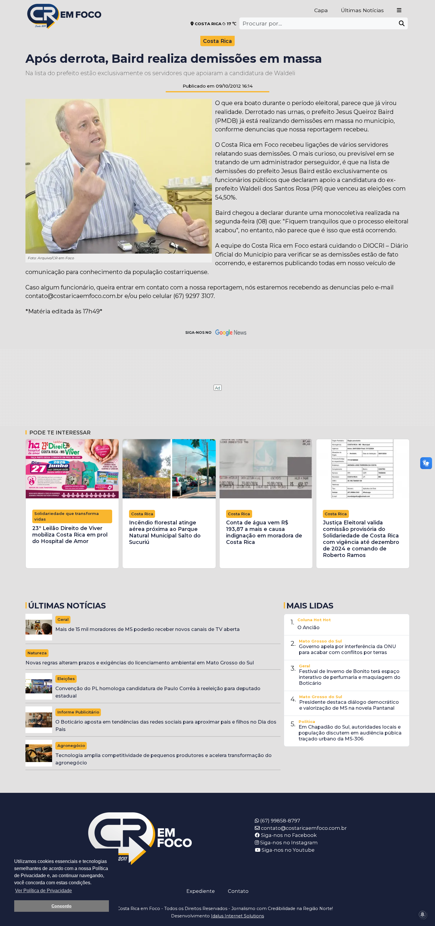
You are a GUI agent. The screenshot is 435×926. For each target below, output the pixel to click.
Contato (238, 891)
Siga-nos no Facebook (288, 835)
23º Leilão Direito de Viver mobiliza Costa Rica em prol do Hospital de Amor (70, 534)
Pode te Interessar (60, 432)
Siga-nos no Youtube (287, 850)
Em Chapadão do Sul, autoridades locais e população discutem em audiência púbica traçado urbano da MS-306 (350, 733)
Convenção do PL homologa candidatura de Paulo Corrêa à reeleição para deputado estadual (157, 692)
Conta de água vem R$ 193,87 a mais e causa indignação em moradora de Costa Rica (264, 532)
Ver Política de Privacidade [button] (43, 890)
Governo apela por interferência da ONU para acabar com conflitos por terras (347, 649)
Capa (321, 10)
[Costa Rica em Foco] (64, 9)
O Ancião (308, 627)
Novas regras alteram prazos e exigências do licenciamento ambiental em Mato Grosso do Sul (139, 663)
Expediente (200, 891)
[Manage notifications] (422, 914)
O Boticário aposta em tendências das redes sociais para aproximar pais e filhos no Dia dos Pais (165, 725)
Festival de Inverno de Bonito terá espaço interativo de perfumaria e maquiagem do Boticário (349, 677)
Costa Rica (217, 41)
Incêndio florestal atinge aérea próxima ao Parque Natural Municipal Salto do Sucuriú (165, 532)
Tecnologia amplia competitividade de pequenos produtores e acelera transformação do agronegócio (163, 759)
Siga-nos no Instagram (288, 843)
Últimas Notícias (362, 10)
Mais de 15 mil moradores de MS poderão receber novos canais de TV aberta (147, 629)
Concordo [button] (61, 906)
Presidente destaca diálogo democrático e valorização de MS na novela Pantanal (349, 705)
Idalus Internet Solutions (237, 916)
